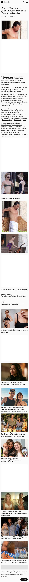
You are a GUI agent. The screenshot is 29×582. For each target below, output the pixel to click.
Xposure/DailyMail (21, 290)
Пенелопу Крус (7, 120)
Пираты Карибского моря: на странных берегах (11, 125)
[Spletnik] (5, 2)
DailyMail (12, 290)
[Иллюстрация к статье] (14, 30)
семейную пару (22, 118)
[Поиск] (23, 2)
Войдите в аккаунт (7, 303)
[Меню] (27, 2)
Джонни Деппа (8, 77)
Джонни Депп (21, 296)
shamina (8, 294)
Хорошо (24, 579)
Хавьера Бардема (20, 120)
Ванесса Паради (10, 296)
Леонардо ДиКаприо (14, 100)
